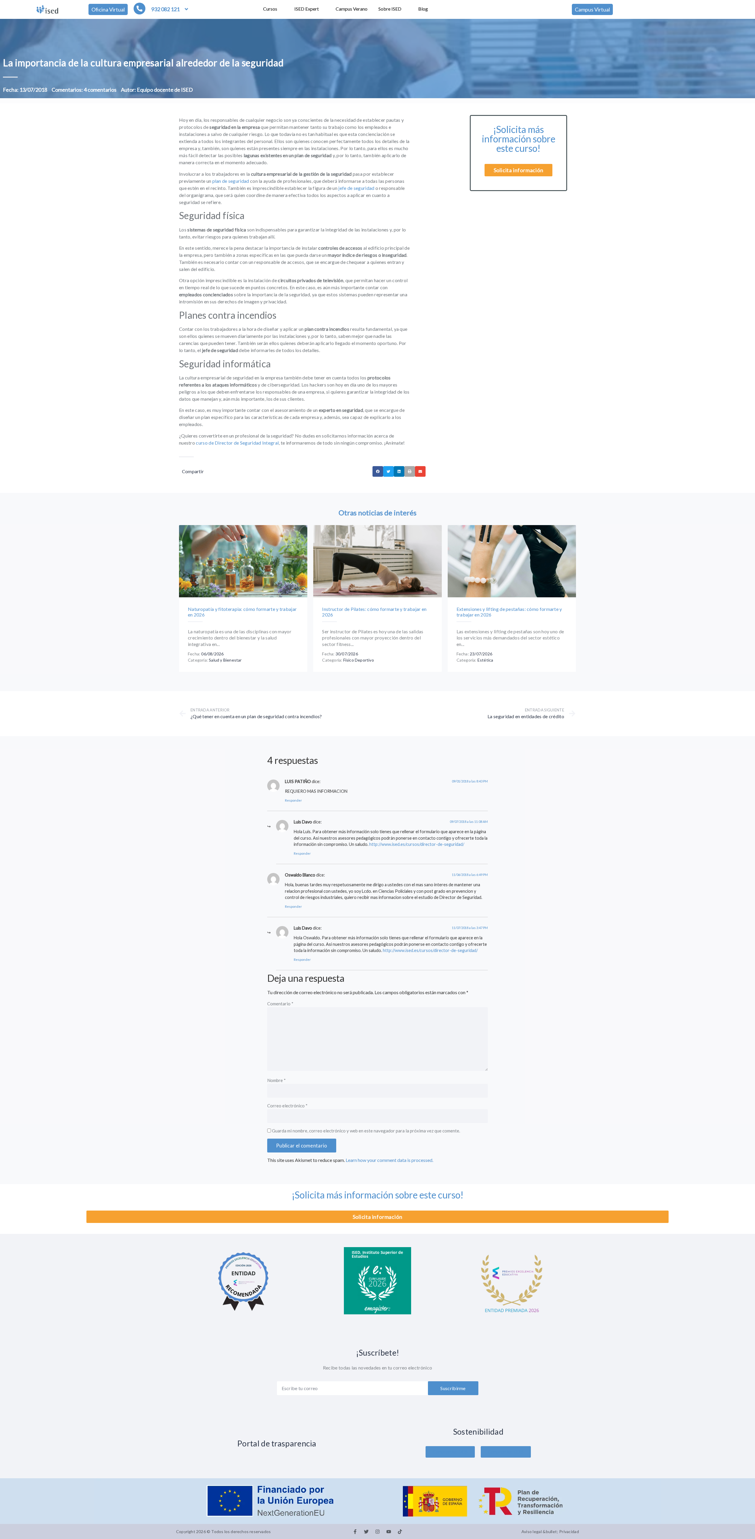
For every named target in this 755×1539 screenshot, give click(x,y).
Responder (293, 800)
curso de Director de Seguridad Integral (237, 442)
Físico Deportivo (358, 659)
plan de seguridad (230, 181)
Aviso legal (531, 1531)
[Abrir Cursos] (281, 8)
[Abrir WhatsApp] (740, 1524)
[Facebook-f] (355, 1531)
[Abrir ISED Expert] (322, 8)
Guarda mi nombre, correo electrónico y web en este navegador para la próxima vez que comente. (366, 1131)
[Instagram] (377, 1531)
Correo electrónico (287, 1106)
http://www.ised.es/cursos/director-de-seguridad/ (416, 844)
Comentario (280, 1004)
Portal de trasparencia (276, 1443)
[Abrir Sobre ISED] (405, 8)
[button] (377, 471)
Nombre (276, 1080)
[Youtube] (388, 1531)
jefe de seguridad (355, 188)
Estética (485, 659)
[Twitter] (366, 1531)
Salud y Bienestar (225, 659)
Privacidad (569, 1531)
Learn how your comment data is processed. (389, 1160)
